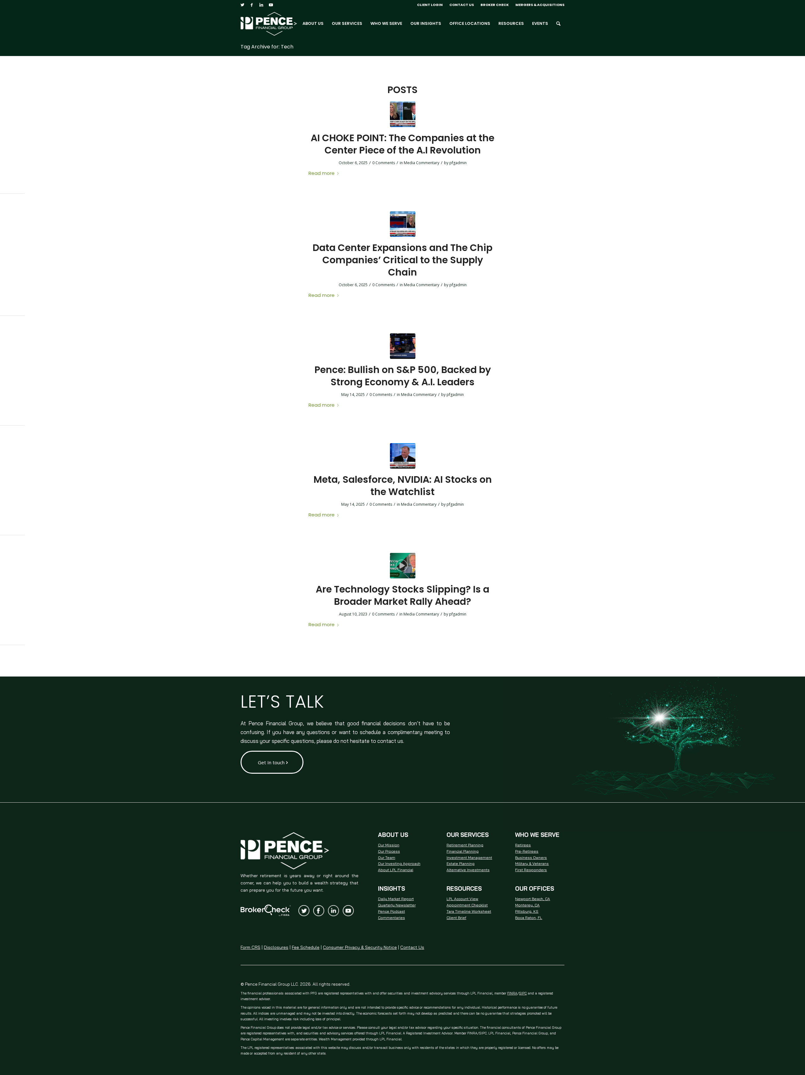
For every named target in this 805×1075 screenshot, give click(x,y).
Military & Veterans (532, 863)
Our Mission (388, 845)
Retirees (523, 845)
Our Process (389, 851)
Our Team (386, 857)
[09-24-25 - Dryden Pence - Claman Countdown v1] (402, 114)
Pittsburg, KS (526, 911)
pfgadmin (458, 162)
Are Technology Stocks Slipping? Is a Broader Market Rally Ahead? (402, 595)
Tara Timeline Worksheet (469, 911)
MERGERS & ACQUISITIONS (539, 4)
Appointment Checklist (467, 905)
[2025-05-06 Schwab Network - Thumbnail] (402, 346)
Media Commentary (421, 162)
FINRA (512, 993)
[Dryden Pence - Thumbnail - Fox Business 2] (402, 224)
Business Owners (531, 857)
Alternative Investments (468, 869)
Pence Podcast (391, 911)
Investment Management (469, 857)
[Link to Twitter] (242, 4)
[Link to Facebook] (251, 4)
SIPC (523, 993)
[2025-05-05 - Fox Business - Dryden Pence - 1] (402, 456)
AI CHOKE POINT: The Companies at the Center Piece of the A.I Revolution (402, 144)
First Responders (531, 869)
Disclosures (276, 947)
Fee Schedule (305, 947)
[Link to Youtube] (270, 4)
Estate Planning (461, 863)
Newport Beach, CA (532, 898)
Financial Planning (463, 851)
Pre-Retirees (526, 851)
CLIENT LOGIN (430, 4)
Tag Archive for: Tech (267, 46)
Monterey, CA (527, 905)
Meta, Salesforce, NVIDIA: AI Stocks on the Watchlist (403, 486)
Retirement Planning (465, 845)
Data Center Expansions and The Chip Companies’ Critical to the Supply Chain (402, 260)
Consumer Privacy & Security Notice (360, 947)
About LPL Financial (395, 869)
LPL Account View (462, 898)
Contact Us (412, 947)
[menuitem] (430, 4)
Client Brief (456, 917)
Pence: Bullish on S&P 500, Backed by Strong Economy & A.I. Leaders (402, 376)
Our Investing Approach (399, 863)
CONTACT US (461, 4)
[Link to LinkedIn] (261, 4)
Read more (321, 173)
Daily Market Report (396, 898)
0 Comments (383, 162)
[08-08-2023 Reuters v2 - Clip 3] (402, 565)
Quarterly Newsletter (397, 905)
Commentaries (391, 917)
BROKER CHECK (494, 4)
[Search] (558, 23)
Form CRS (250, 947)
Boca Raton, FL (528, 917)
